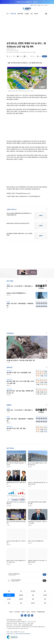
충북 (45, 599)
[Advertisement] (27, 29)
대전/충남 (21, 595)
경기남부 (9, 599)
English (35, 5)
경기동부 (45, 595)
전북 (9, 603)
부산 (21, 591)
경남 (21, 603)
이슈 (32, 13)
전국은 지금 (13, 13)
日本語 (39, 5)
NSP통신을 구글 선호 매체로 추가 (24, 2)
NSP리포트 (20, 13)
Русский (45, 5)
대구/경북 (33, 591)
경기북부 (21, 599)
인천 (45, 591)
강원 (33, 599)
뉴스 (8, 13)
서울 (9, 591)
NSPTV (36, 13)
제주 (45, 603)
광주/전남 (9, 595)
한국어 (32, 5)
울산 (33, 595)
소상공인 (27, 13)
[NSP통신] (27, 9)
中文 (42, 5)
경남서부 (33, 603)
